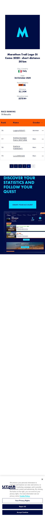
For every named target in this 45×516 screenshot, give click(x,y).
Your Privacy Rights (22, 500)
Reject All (22, 506)
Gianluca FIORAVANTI (18, 147)
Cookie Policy (25, 496)
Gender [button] (36, 122)
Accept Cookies (22, 512)
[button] (12, 166)
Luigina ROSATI (19, 130)
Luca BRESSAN (19, 156)
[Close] (42, 479)
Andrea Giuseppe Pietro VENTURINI (20, 139)
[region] (22, 496)
